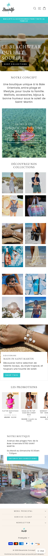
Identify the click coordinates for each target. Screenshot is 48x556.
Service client (23, 517)
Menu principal (23, 511)
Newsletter (23, 523)
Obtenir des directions (23, 459)
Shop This (15, 140)
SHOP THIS (11, 375)
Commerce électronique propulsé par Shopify (24, 554)
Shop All (33, 140)
